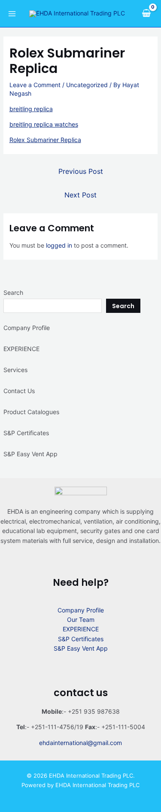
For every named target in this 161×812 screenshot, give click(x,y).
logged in (59, 245)
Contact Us (19, 390)
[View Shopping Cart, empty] (146, 13)
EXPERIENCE (21, 348)
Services (15, 369)
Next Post (80, 195)
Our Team (80, 619)
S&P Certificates (26, 432)
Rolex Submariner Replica (45, 139)
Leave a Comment (35, 84)
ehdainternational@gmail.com (80, 742)
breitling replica (31, 108)
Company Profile (26, 327)
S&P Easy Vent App (30, 454)
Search (13, 292)
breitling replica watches (43, 124)
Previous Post (80, 171)
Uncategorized (87, 84)
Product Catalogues (31, 411)
